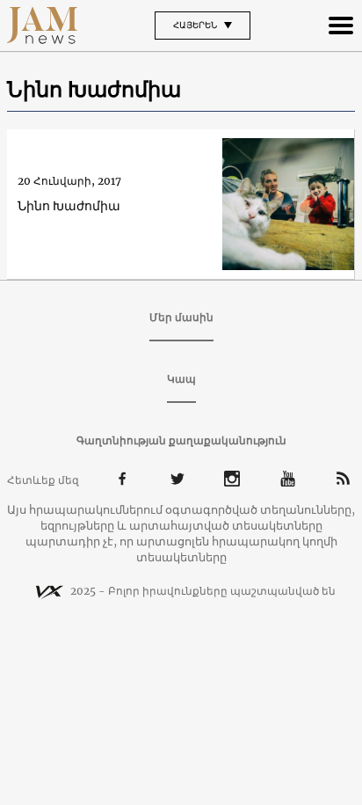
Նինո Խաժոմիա (69, 206)
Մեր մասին (181, 317)
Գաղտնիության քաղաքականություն (181, 440)
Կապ (181, 378)
